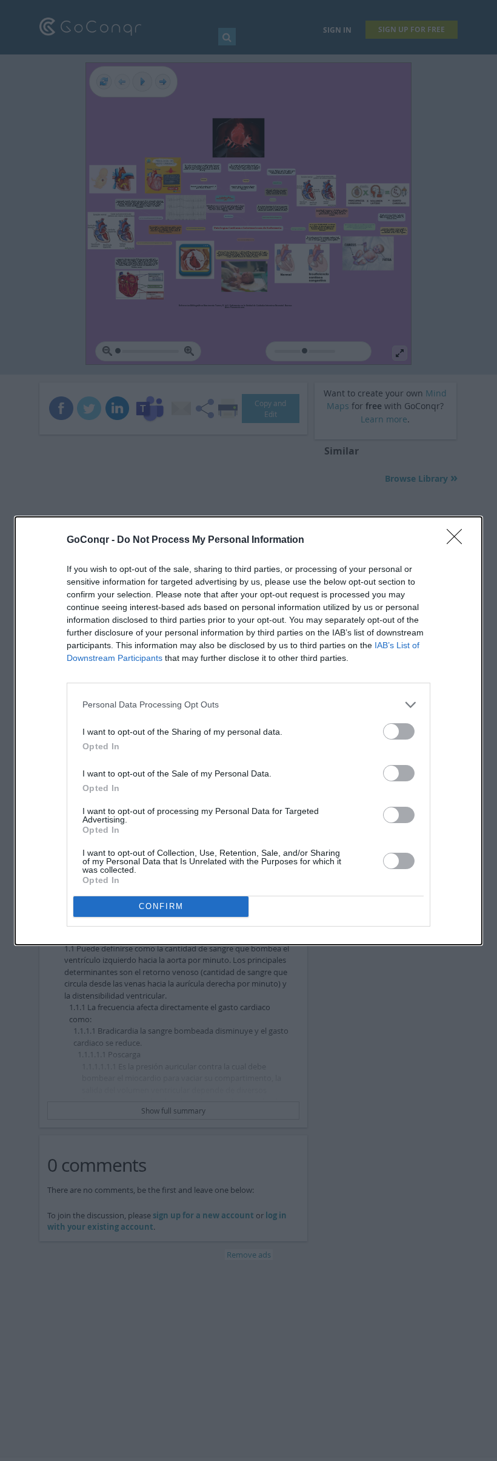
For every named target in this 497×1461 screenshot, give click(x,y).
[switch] (399, 731)
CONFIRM (161, 906)
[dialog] (248, 731)
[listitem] (248, 704)
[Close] (458, 540)
